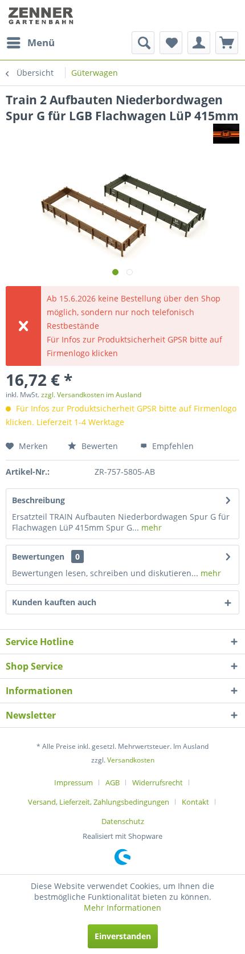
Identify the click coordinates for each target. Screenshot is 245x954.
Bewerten (98, 446)
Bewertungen (38, 556)
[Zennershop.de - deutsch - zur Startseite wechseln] (42, 16)
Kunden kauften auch (54, 602)
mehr (150, 527)
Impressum (73, 782)
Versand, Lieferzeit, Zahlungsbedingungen (98, 802)
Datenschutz (122, 821)
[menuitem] (30, 42)
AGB (112, 782)
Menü (41, 42)
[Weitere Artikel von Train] (226, 134)
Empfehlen (172, 446)
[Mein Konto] (198, 42)
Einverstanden (123, 936)
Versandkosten (130, 760)
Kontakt (195, 802)
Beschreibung (38, 500)
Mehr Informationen (122, 907)
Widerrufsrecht (157, 782)
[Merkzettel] (171, 42)
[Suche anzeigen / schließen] (143, 42)
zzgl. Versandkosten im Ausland (91, 394)
